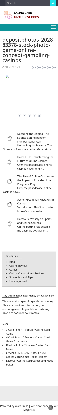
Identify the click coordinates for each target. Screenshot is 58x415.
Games (13, 269)
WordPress (21, 406)
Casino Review (18, 265)
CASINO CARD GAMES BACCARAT (26, 353)
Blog (12, 262)
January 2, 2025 (12, 67)
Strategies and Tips (21, 277)
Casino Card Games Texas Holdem (26, 357)
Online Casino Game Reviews (27, 273)
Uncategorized (18, 281)
